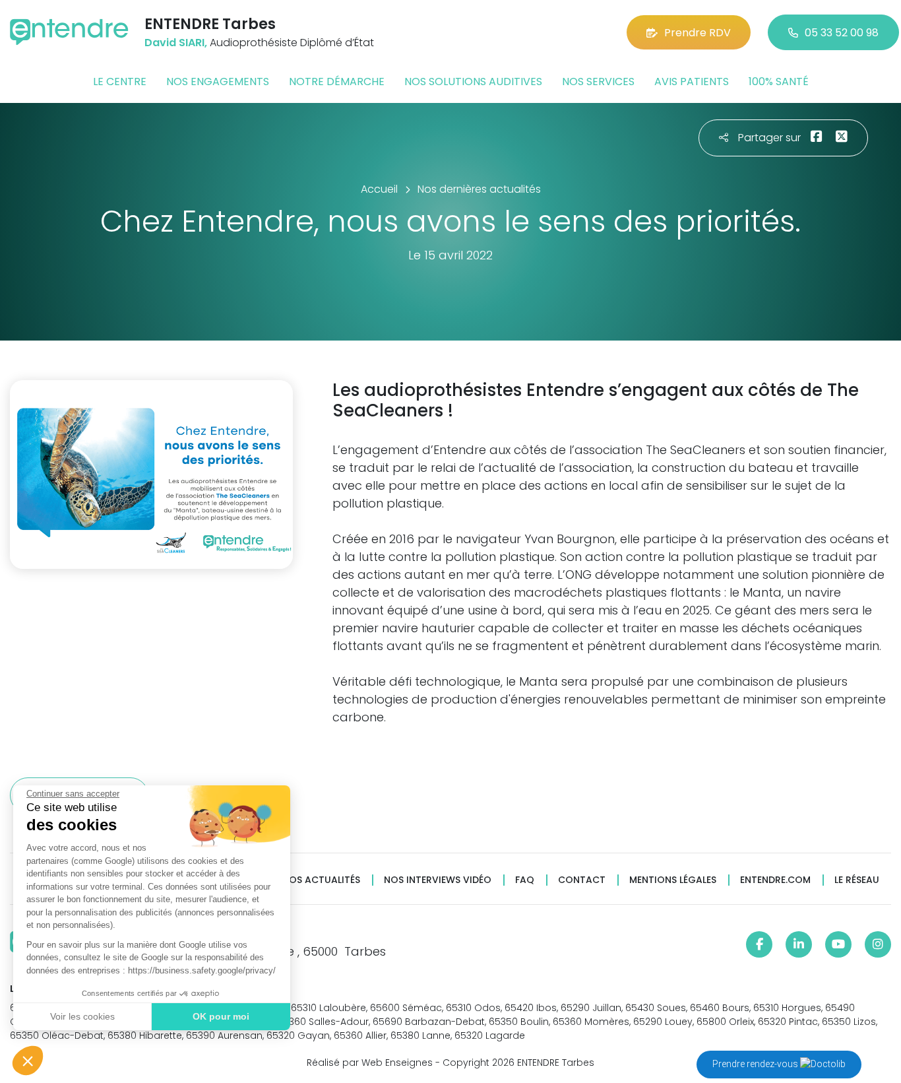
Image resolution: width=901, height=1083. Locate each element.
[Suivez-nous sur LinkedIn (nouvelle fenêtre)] (799, 944)
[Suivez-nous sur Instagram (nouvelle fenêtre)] (878, 944)
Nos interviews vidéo (437, 880)
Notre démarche (337, 81)
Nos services (598, 81)
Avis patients (691, 81)
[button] (28, 1060)
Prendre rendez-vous (756, 1064)
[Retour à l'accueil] (69, 32)
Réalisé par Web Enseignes (370, 1062)
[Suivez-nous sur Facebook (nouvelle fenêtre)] (759, 944)
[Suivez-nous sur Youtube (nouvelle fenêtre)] (838, 944)
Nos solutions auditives (473, 81)
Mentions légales (672, 880)
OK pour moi (221, 1016)
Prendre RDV (697, 32)
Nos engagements (217, 81)
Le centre (119, 81)
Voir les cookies (82, 1016)
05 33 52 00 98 (842, 32)
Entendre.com (775, 880)
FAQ (524, 880)
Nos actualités (321, 880)
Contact (582, 880)
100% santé (779, 81)
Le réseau (856, 880)
